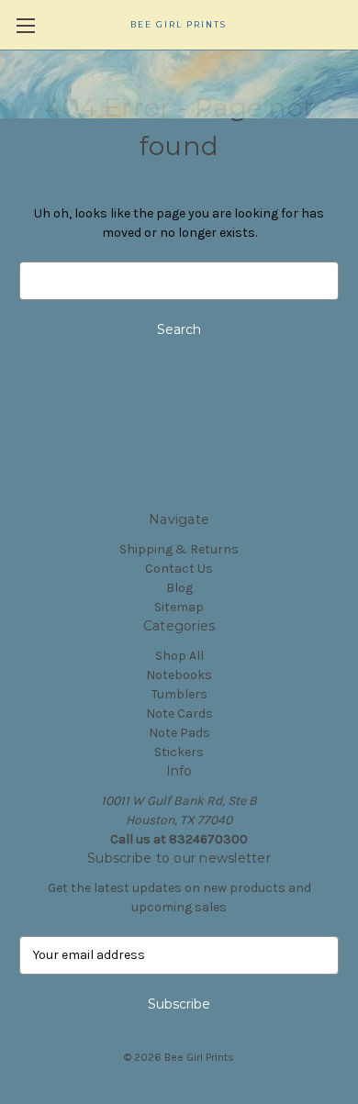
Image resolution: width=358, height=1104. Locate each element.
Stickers (179, 752)
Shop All (179, 656)
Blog (179, 588)
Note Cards (179, 713)
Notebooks (179, 675)
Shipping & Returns (179, 549)
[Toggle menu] (25, 25)
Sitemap (179, 607)
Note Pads (179, 733)
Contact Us (179, 568)
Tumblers (179, 694)
